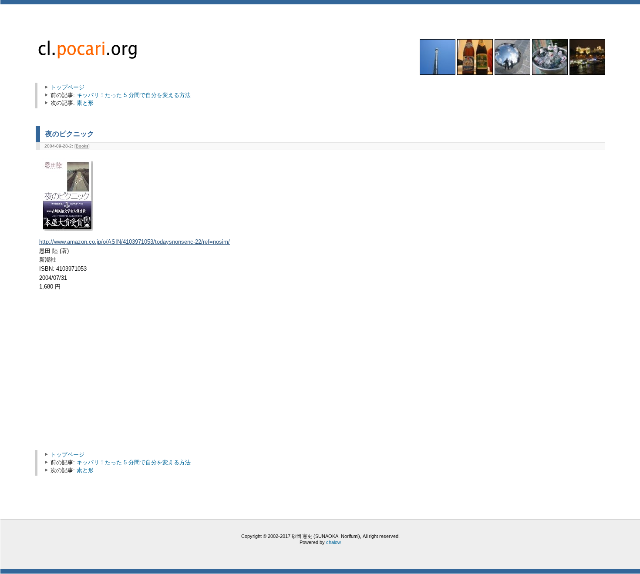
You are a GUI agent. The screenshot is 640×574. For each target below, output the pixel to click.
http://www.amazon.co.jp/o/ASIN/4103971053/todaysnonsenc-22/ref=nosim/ (134, 242)
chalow (333, 542)
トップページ (67, 87)
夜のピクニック (69, 134)
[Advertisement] (113, 375)
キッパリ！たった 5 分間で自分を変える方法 (134, 95)
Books (82, 146)
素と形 (85, 103)
